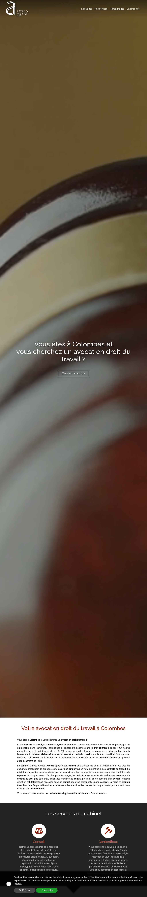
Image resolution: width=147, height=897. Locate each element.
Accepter (48, 890)
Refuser (26, 890)
